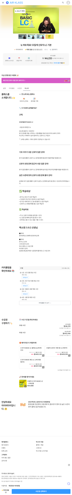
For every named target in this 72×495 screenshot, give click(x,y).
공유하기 (54, 50)
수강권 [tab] (19, 88)
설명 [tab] (4, 88)
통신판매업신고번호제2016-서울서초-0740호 (14, 478)
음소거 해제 (21, 11)
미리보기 (25, 277)
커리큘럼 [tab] (11, 88)
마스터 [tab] (27, 88)
